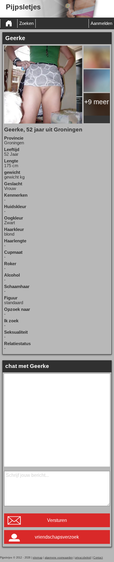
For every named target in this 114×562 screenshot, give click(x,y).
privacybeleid (83, 557)
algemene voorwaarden (59, 557)
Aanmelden (101, 23)
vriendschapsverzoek (57, 536)
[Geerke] (43, 85)
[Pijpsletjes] (8, 23)
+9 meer (96, 102)
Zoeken (26, 23)
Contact (98, 557)
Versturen (57, 520)
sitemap (37, 557)
